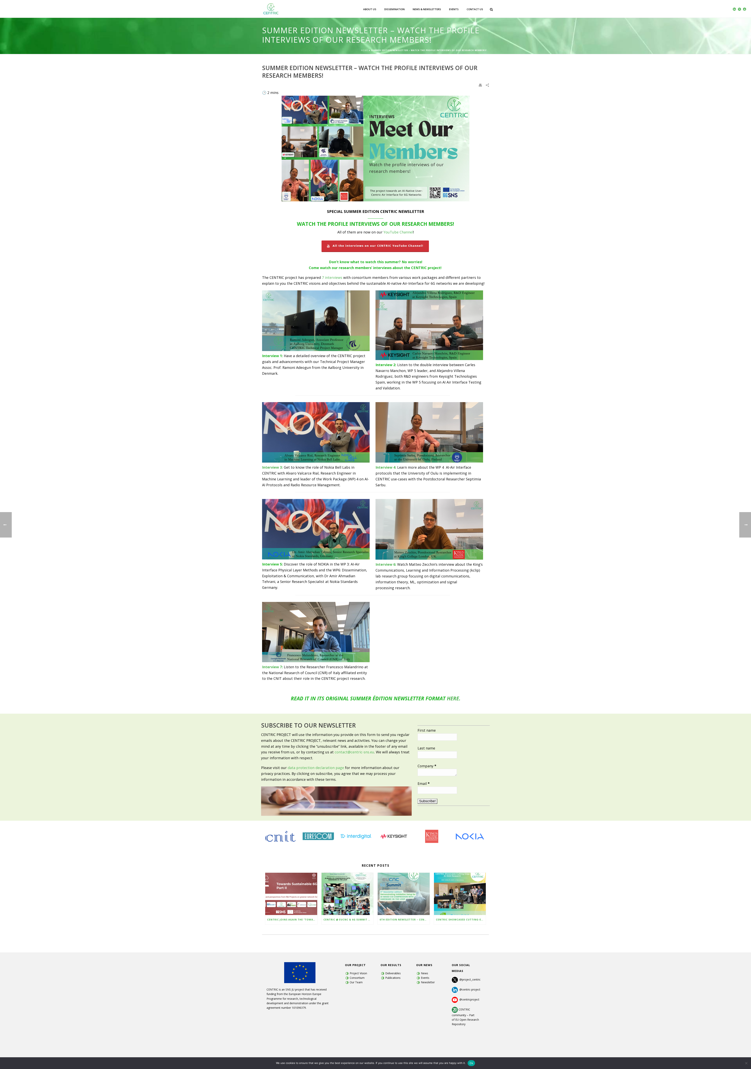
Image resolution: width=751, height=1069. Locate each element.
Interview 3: (272, 467)
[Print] (480, 85)
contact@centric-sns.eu (354, 752)
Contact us (475, 9)
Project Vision (358, 973)
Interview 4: (386, 467)
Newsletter (428, 982)
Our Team (356, 982)
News (424, 973)
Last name (426, 748)
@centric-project (469, 989)
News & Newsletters (427, 9)
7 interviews (332, 277)
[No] (746, 1063)
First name (427, 730)
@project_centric (470, 979)
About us (369, 9)
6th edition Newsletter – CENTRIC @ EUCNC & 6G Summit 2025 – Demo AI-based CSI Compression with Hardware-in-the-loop (405, 919)
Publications (393, 978)
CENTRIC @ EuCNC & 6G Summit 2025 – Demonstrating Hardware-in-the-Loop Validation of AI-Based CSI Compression (348, 919)
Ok (471, 1063)
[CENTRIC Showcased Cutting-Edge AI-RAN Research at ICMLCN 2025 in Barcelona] (460, 894)
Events (454, 9)
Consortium (357, 978)
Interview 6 (385, 564)
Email (424, 783)
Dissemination (394, 9)
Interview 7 (272, 667)
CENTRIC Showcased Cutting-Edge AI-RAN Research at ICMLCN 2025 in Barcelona (461, 919)
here (453, 698)
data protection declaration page (316, 767)
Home (364, 50)
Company (427, 766)
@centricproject (468, 999)
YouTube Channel (398, 232)
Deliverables (393, 973)
